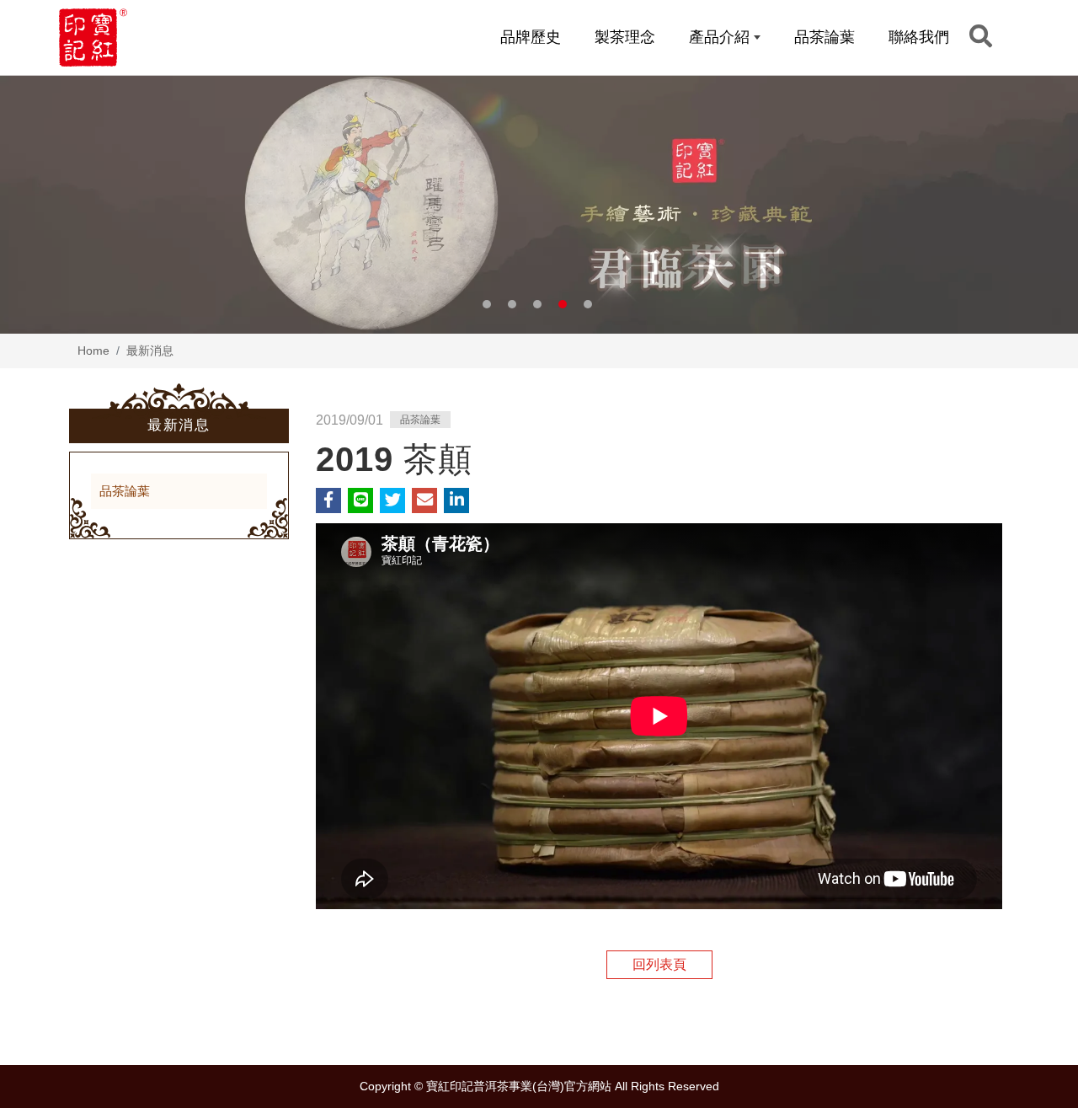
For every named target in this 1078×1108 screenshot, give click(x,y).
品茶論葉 (124, 491)
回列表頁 (659, 964)
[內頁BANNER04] (539, 204)
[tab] (179, 492)
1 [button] (487, 304)
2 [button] (512, 304)
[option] (539, 204)
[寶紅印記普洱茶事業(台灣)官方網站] (93, 37)
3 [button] (537, 304)
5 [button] (588, 304)
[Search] (980, 37)
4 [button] (562, 304)
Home (93, 350)
